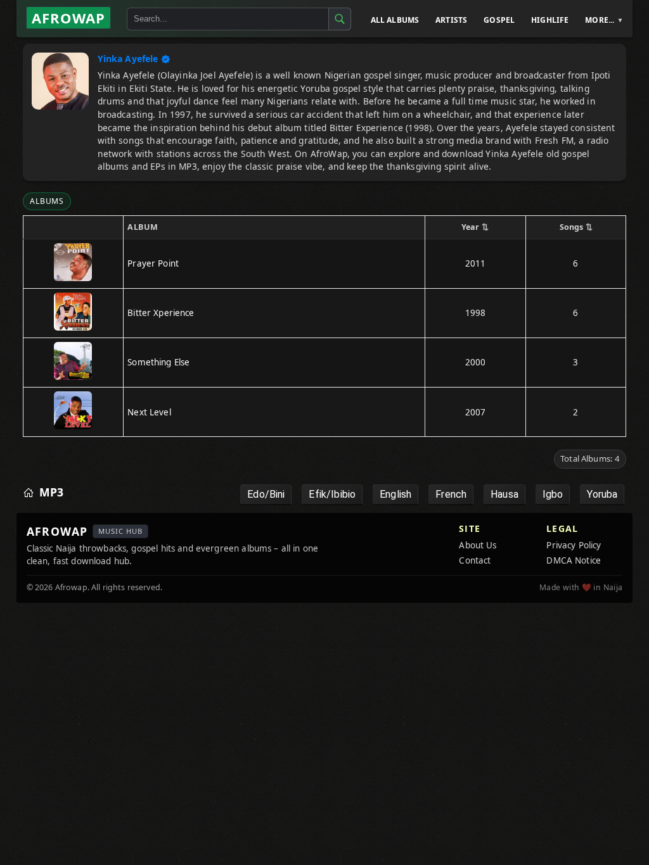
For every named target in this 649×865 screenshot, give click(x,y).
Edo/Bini (266, 494)
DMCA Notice (573, 560)
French (450, 494)
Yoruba (602, 494)
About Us (477, 545)
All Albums (395, 20)
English (395, 494)
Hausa (504, 494)
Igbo (553, 494)
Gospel (499, 20)
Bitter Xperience (160, 313)
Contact (475, 560)
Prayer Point (153, 263)
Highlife (550, 20)
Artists (451, 20)
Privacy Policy (573, 545)
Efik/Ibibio (332, 494)
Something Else (158, 362)
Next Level (149, 412)
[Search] (339, 19)
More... (599, 20)
